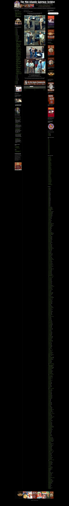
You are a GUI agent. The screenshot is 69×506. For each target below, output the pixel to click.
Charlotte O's (49, 257)
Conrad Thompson (50, 266)
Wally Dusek (49, 473)
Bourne (49, 243)
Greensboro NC (50, 165)
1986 (28, 87)
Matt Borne (49, 360)
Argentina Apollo (50, 215)
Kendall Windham (50, 340)
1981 (48, 147)
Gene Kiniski (49, 300)
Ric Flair (49, 406)
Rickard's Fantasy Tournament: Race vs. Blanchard (18, 60)
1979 (48, 145)
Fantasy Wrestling (50, 292)
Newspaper (49, 383)
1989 (48, 153)
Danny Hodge (49, 271)
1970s (49, 190)
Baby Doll (30, 87)
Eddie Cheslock (37, 87)
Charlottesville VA (50, 258)
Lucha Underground (50, 352)
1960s (49, 188)
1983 (48, 201)
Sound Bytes (49, 428)
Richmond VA (49, 178)
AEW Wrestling (50, 208)
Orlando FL (49, 391)
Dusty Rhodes (34, 87)
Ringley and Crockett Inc (51, 413)
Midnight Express (50, 368)
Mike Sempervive (50, 373)
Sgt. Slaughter (49, 425)
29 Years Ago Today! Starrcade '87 (17, 124)
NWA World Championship (51, 388)
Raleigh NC (49, 176)
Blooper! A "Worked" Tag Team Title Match (18, 63)
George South (49, 303)
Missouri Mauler (50, 376)
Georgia (49, 304)
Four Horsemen (50, 296)
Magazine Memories (50, 354)
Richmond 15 (49, 177)
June (16, 75)
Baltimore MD (49, 224)
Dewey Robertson (50, 277)
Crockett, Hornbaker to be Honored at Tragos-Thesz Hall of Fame (18, 13)
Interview (49, 317)
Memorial (49, 362)
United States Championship (49, 468)
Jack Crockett (49, 321)
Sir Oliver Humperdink (50, 426)
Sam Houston (49, 422)
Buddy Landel (49, 246)
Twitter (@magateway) (50, 43)
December (17, 35)
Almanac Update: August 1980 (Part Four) (18, 44)
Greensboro (49, 308)
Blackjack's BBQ (50, 234)
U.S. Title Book (50, 467)
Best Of (32, 87)
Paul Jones (49, 393)
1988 (48, 205)
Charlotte (49, 161)
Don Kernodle (49, 282)
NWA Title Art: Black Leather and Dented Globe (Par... (18, 46)
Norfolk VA (49, 386)
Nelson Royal (49, 382)
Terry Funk (49, 444)
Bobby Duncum (50, 239)
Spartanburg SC (50, 181)
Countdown (49, 267)
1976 (48, 143)
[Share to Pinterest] (32, 86)
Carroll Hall (49, 251)
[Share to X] (31, 86)
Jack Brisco (49, 320)
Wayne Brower (49, 475)
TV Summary (49, 464)
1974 (48, 193)
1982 (48, 200)
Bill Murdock (49, 230)
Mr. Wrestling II (50, 380)
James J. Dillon (50, 323)
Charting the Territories (50, 259)
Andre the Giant (50, 212)
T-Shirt (49, 442)
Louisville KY (49, 351)
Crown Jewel (49, 269)
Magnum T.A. (49, 355)
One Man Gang (50, 390)
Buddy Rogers (49, 247)
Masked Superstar (50, 359)
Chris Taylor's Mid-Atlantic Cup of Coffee (18, 138)
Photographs (49, 398)
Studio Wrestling (50, 437)
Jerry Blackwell (50, 325)
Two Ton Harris (49, 466)
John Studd (49, 335)
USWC (49, 470)
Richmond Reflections (50, 409)
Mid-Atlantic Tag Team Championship (50, 366)
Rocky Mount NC (50, 417)
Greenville (49, 166)
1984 (48, 149)
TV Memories (49, 463)
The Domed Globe (17, 146)
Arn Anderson (49, 216)
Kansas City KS (50, 169)
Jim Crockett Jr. (50, 328)
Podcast (49, 399)
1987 (48, 204)
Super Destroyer (50, 438)
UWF (48, 471)
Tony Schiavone (50, 457)
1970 (48, 189)
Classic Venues (50, 263)
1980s (27, 87)
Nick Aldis (49, 384)
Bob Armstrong (49, 236)
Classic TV (49, 262)
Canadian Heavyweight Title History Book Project (18, 68)
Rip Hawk (49, 414)
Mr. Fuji (49, 379)
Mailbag (49, 356)
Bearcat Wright (49, 226)
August (17, 39)
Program (49, 401)
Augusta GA (49, 158)
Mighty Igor (49, 369)
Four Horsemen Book (50, 297)
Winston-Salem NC (50, 184)
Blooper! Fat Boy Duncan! (18, 52)
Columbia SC (49, 265)
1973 (48, 192)
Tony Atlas (49, 456)
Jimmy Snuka (49, 332)
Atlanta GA (49, 157)
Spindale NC (49, 430)
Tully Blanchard (50, 462)
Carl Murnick (49, 250)
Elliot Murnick (49, 288)
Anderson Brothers (50, 211)
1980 (48, 146)
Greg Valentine (49, 311)
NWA (48, 387)
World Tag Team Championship (50, 482)
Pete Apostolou (50, 397)
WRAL (49, 484)
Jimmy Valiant (49, 333)
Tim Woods (49, 453)
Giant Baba (49, 305)
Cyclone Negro (49, 270)
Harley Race (49, 313)
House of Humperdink (50, 316)
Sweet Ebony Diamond (50, 440)
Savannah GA (49, 180)
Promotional (49, 402)
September (17, 38)
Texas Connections (50, 445)
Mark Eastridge (50, 358)
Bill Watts (49, 231)
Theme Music (49, 450)
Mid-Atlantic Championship (51, 363)
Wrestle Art (49, 485)
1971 (48, 139)
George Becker (49, 301)
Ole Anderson (49, 389)
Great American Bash (41, 87)
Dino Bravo (49, 280)
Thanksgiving (49, 446)
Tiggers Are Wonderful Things (18, 133)
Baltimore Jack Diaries (50, 223)
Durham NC (49, 284)
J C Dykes (49, 319)
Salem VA (49, 421)
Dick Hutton (49, 278)
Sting (48, 436)
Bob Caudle (49, 238)
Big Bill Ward (49, 228)
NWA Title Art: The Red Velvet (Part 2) (18, 56)
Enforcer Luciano (50, 289)
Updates (49, 469)
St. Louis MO (49, 182)
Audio (49, 219)
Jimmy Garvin (49, 331)
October (17, 37)
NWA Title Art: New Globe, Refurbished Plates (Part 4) (19, 41)
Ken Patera (49, 339)
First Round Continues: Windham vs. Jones (18, 53)
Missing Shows (50, 375)
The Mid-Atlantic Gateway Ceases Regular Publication (18, 16)
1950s (49, 133)
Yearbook (49, 488)
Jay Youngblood (50, 324)
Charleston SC (49, 254)
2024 (16, 30)
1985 (48, 150)
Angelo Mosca (49, 214)
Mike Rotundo (49, 372)
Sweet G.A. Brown (50, 441)
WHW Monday (49, 479)
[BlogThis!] (30, 86)
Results (49, 405)
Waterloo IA (49, 474)
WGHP (49, 478)
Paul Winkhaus (49, 395)
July (16, 40)
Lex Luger (49, 347)
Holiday (49, 315)
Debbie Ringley (49, 275)
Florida (49, 295)
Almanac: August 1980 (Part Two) (18, 69)
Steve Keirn (49, 434)
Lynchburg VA (49, 173)
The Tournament (50, 449)
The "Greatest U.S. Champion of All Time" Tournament (18, 71)
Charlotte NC (49, 162)
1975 (48, 142)
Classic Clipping (50, 261)
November (17, 36)
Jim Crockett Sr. (50, 329)
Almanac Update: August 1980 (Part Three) (18, 51)
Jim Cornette (49, 327)
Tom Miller (49, 454)
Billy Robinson (49, 232)
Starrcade (49, 432)
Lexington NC (49, 348)
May (16, 76)
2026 (16, 28)
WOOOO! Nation (50, 481)
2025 (16, 29)
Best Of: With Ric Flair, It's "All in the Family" (18, 58)
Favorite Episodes (50, 293)
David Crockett (49, 274)
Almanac (49, 210)
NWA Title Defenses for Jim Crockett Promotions (18, 151)
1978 (48, 196)
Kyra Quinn (49, 344)
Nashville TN (49, 174)
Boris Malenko (49, 242)
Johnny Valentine (50, 336)
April (16, 77)
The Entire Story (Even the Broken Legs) (18, 49)
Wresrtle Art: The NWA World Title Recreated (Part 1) (18, 62)
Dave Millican (49, 273)
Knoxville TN (49, 343)
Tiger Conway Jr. (50, 452)
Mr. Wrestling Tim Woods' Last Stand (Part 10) (18, 128)
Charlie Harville (49, 255)
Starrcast (49, 433)
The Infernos (49, 448)
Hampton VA (49, 312)
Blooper (49, 235)
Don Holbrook (49, 281)
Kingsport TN (49, 170)
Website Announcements (51, 477)
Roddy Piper (49, 418)
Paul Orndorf (49, 394)
